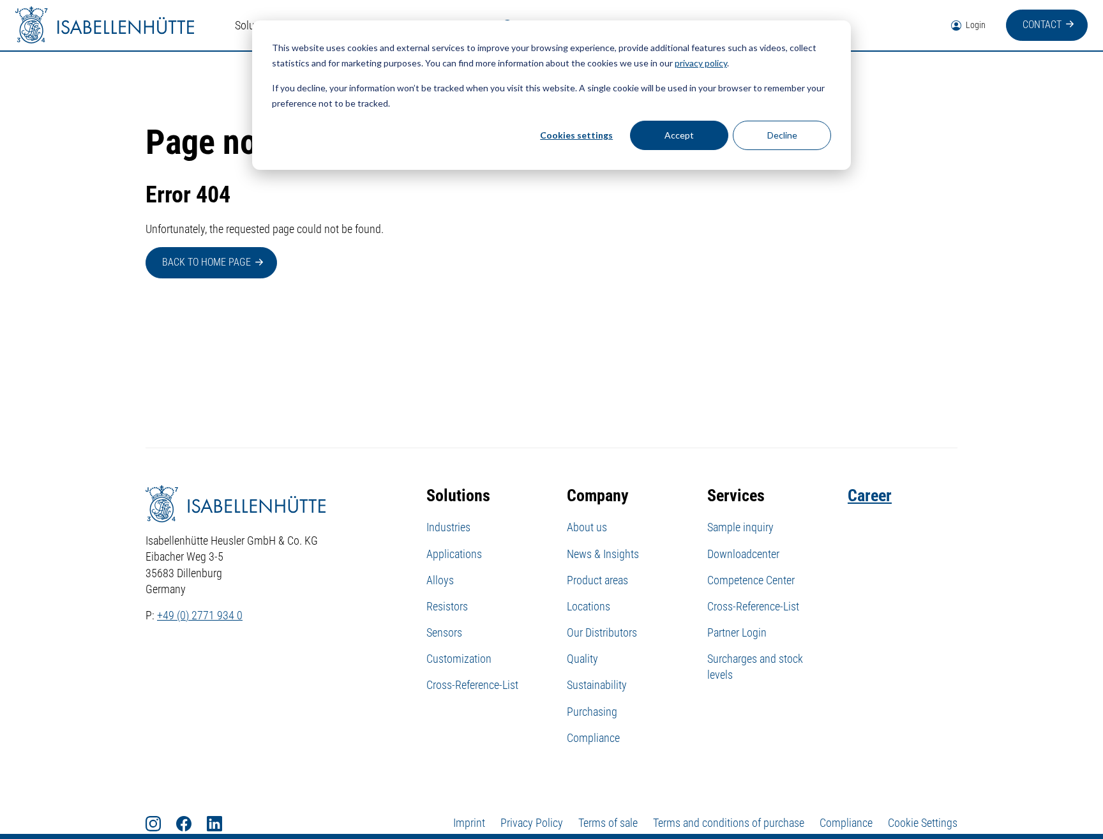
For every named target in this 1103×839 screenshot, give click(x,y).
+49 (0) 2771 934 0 (200, 615)
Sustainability (597, 685)
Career (870, 495)
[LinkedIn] (222, 823)
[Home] (104, 25)
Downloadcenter (743, 554)
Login (975, 25)
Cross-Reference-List (472, 685)
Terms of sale (608, 822)
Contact (1042, 25)
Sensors (444, 632)
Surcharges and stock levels (755, 666)
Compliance (593, 738)
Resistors (447, 606)
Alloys (440, 580)
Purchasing (592, 711)
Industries (448, 527)
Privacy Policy (531, 822)
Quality (582, 658)
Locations (588, 606)
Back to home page (206, 262)
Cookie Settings (922, 822)
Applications (454, 554)
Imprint (469, 822)
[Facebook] (191, 823)
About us (587, 527)
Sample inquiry (740, 527)
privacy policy (701, 62)
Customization (458, 658)
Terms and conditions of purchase (728, 822)
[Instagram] (161, 823)
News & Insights (603, 554)
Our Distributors (602, 632)
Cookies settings (576, 135)
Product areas (597, 580)
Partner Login (737, 632)
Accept (679, 135)
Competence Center (751, 580)
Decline (782, 135)
